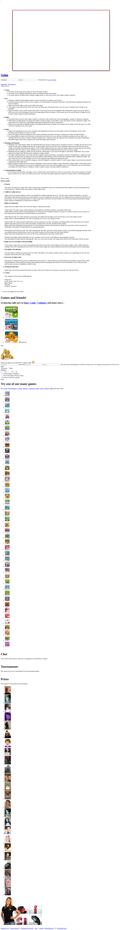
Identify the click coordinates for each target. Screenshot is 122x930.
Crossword (31, 388)
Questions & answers (26, 928)
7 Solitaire (42, 303)
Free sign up (12, 84)
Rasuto (47, 388)
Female (5, 368)
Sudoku (25, 388)
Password (22, 364)
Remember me (43, 80)
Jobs (36, 928)
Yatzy (26, 303)
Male (11, 368)
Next (2, 379)
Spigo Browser (49, 928)
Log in (50, 80)
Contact (41, 928)
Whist (51, 388)
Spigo (4, 75)
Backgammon (12, 388)
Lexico (42, 388)
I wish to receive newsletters (11, 377)
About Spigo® (14, 928)
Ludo (32, 303)
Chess (5, 388)
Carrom (19, 388)
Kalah (37, 388)
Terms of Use (5, 928)
